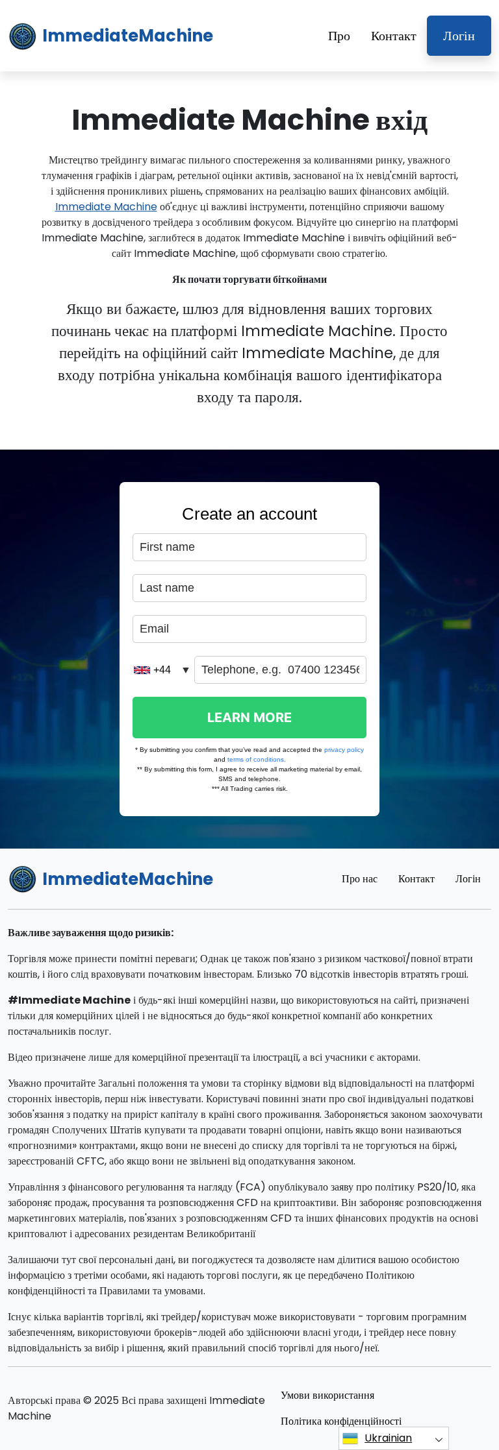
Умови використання (327, 1395)
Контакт (393, 36)
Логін (459, 36)
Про (339, 36)
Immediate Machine (106, 206)
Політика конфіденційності (341, 1421)
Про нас (359, 878)
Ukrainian (388, 1438)
